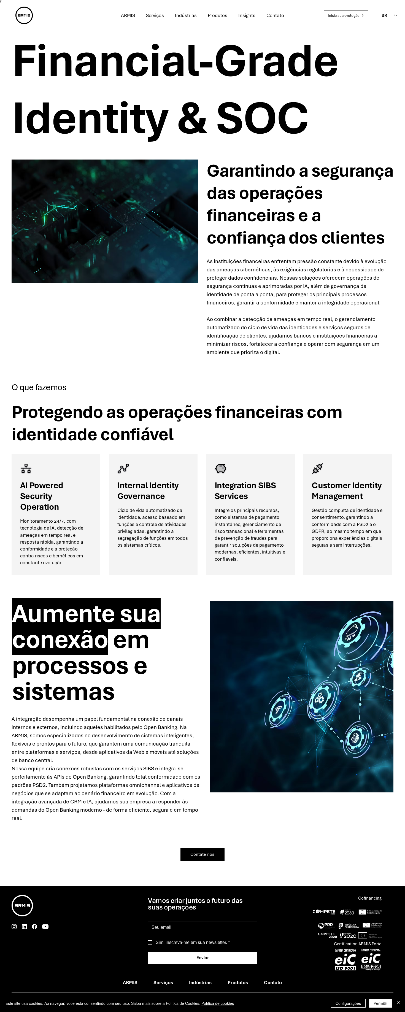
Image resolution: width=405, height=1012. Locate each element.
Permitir (380, 1003)
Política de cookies (217, 1003)
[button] (346, 15)
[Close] (398, 1003)
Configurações (348, 1003)
